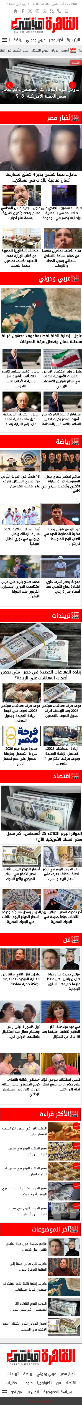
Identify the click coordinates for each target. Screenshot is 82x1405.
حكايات (11, 1382)
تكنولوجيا (44, 1382)
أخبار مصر (56, 39)
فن (67, 939)
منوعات (27, 1382)
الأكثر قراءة (54, 1114)
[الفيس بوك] (22, 11)
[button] (9, 85)
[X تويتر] (30, 11)
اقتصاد (62, 776)
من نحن (16, 1391)
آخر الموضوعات (50, 1229)
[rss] (52, 11)
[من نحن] (59, 11)
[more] (66, 11)
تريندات (61, 615)
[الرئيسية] (15, 11)
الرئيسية (73, 39)
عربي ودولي (35, 39)
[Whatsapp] (44, 11)
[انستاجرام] (37, 11)
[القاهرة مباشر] (44, 25)
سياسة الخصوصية (58, 1391)
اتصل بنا (32, 1391)
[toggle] (4, 40)
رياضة (17, 39)
